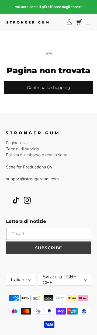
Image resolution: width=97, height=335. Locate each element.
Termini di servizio (22, 148)
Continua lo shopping (48, 87)
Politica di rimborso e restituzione (36, 154)
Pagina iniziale (19, 142)
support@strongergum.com (32, 178)
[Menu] (88, 22)
